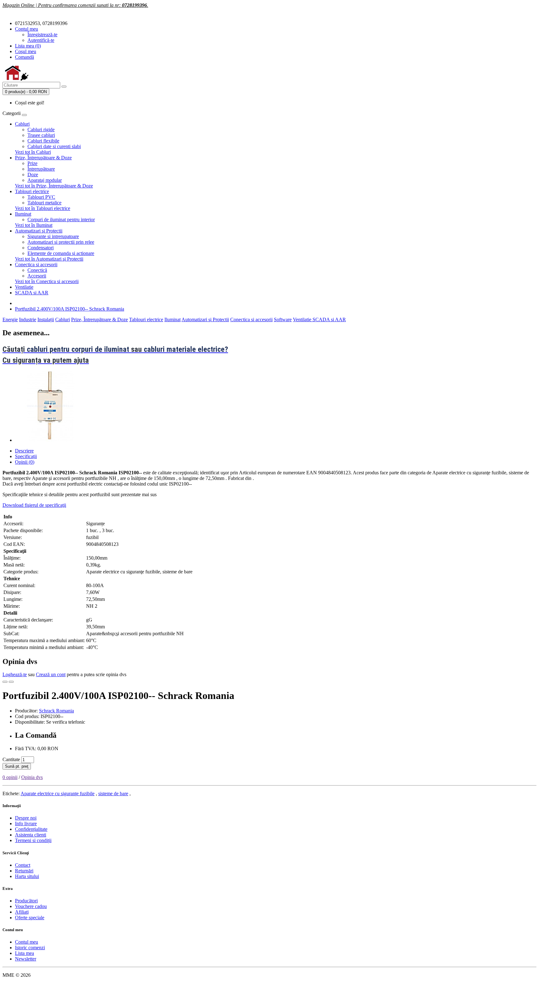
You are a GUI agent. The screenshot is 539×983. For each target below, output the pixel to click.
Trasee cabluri (41, 135)
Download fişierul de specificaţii (34, 505)
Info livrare (26, 823)
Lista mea (24, 953)
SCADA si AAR (31, 292)
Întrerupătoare (41, 169)
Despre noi (25, 818)
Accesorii (36, 275)
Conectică (37, 270)
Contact (22, 865)
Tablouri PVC (41, 197)
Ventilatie (24, 287)
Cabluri (22, 124)
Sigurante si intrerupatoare (53, 236)
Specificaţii (26, 456)
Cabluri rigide (41, 129)
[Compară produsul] (11, 682)
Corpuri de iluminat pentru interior (61, 219)
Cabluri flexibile (43, 140)
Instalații (45, 319)
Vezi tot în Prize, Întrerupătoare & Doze (54, 185)
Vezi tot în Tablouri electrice (42, 208)
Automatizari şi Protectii (38, 230)
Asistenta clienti (30, 834)
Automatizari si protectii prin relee (60, 242)
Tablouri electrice (32, 191)
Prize (32, 163)
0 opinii (9, 777)
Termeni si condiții (33, 840)
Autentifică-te (40, 40)
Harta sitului (27, 876)
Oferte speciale (29, 917)
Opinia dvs (32, 777)
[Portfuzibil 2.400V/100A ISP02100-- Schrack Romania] (50, 440)
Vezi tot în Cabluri (33, 152)
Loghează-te (14, 674)
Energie (10, 319)
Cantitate (11, 759)
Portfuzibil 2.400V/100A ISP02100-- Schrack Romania (69, 309)
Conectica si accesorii (36, 264)
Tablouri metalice (44, 202)
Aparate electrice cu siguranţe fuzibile (58, 793)
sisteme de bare (113, 793)
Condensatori (40, 247)
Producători (26, 900)
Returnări (24, 870)
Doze (32, 174)
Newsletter (25, 958)
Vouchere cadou (31, 906)
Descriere (24, 450)
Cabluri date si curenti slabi (54, 146)
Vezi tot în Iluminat (33, 225)
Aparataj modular (44, 180)
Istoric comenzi (30, 947)
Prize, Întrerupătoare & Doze (43, 157)
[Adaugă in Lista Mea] (4, 682)
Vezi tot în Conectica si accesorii (47, 281)
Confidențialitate (31, 829)
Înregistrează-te (42, 34)
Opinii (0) (24, 462)
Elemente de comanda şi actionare (60, 253)
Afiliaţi (22, 912)
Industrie (27, 319)
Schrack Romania (56, 710)
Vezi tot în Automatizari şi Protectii (49, 259)
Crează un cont (51, 674)
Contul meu (26, 942)
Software (283, 319)
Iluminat (23, 214)
